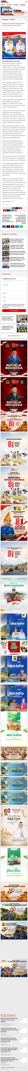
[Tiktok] (8, 210)
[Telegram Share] (17, 226)
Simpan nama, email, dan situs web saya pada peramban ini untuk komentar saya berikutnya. (13, 306)
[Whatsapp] (21, 226)
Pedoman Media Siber (20, 1067)
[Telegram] (11, 210)
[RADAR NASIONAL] (5, 1)
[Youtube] (4, 210)
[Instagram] (20, 208)
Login (7, 1069)
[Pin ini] (12, 226)
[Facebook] (13, 208)
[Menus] (26, 1)
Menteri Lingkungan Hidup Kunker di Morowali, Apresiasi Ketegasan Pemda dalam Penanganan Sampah (20, 218)
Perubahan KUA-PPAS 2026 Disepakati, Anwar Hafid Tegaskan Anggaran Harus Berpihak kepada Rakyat (8, 329)
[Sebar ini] (4, 226)
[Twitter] (17, 208)
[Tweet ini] (8, 226)
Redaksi (2, 1069)
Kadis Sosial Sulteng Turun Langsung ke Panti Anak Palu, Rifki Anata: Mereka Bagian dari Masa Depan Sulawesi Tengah (18, 266)
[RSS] (15, 210)
